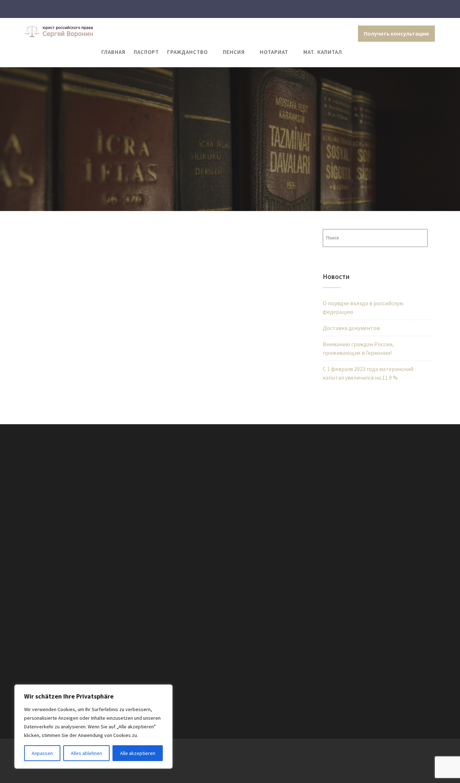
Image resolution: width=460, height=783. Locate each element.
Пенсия (234, 52)
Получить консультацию (396, 33)
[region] (93, 726)
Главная (113, 52)
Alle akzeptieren (137, 753)
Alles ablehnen (86, 753)
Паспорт (146, 52)
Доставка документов (351, 327)
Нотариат (274, 52)
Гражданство (187, 52)
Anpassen (42, 753)
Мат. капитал (322, 52)
